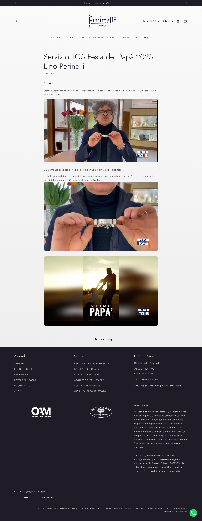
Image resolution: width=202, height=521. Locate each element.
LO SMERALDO (22, 385)
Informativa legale (114, 508)
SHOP (17, 391)
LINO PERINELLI (23, 374)
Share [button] (50, 83)
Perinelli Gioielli (52, 509)
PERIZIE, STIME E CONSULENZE (91, 363)
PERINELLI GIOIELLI (25, 369)
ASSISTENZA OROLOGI (87, 385)
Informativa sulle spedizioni (175, 512)
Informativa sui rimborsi (177, 508)
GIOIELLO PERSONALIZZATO (90, 391)
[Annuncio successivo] (186, 3)
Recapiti (128, 508)
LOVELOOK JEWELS (25, 380)
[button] (17, 21)
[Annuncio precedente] (15, 3)
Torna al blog (103, 339)
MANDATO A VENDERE (86, 374)
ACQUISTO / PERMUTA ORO (89, 380)
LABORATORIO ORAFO (86, 369)
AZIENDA (19, 363)
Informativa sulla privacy (92, 508)
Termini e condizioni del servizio (149, 508)
